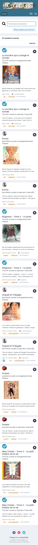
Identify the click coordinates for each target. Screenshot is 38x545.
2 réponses (24, 358)
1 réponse (23, 280)
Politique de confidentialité (19, 537)
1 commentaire (25, 253)
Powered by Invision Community (19, 542)
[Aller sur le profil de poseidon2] (4, 368)
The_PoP (5, 60)
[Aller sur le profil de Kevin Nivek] (4, 133)
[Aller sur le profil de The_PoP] (4, 50)
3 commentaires (18, 94)
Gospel (5, 373)
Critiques (5, 63)
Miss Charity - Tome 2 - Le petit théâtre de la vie (18, 452)
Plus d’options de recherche (24, 30)
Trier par (32, 43)
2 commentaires (26, 331)
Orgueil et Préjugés (11, 295)
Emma (5, 138)
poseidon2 (6, 376)
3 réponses (17, 123)
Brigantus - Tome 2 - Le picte (16, 216)
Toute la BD (28, 114)
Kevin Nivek (6, 141)
